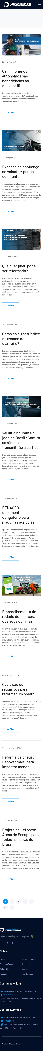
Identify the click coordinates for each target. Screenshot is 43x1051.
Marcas (25, 969)
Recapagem (5, 974)
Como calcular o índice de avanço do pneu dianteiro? (21, 338)
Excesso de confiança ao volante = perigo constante (20, 171)
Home (2, 959)
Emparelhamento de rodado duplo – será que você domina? (19, 616)
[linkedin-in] (7, 943)
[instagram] (12, 943)
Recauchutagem (29, 959)
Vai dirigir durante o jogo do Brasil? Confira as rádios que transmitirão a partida (21, 440)
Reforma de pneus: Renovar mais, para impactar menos (18, 762)
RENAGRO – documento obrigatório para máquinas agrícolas (18, 514)
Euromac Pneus (6, 964)
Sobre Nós (4, 969)
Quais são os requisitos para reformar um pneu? (18, 689)
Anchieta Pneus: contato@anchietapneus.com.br (20, 991)
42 (5, 907)
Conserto (26, 964)
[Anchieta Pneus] (17, 4)
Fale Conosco (27, 974)
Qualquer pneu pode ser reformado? (19, 268)
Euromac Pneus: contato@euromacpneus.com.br (20, 1017)
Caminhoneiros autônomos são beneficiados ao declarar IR (15, 78)
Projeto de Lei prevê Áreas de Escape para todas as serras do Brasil (20, 837)
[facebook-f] (1, 943)
